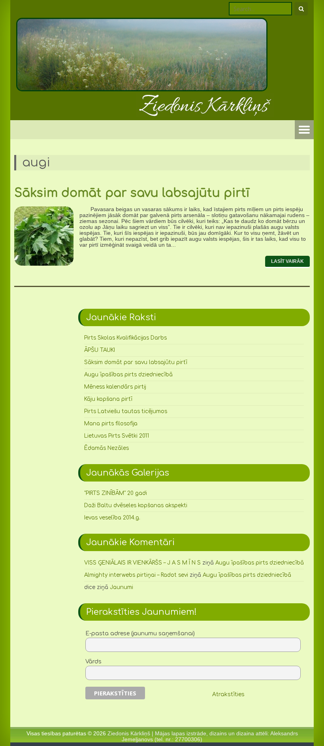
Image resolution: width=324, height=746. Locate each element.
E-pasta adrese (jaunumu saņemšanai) (140, 633)
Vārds (93, 662)
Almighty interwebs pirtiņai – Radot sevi (136, 575)
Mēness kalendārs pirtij (115, 387)
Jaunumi (121, 587)
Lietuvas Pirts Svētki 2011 (116, 436)
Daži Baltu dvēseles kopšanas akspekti (135, 505)
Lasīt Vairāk (287, 261)
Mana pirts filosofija (111, 424)
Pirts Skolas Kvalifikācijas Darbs (125, 338)
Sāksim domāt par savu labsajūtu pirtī (131, 193)
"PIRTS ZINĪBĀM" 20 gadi (115, 493)
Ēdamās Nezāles (106, 448)
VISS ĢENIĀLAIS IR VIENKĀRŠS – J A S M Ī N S (142, 563)
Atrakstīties (228, 694)
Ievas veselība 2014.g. (112, 518)
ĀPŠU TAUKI (99, 350)
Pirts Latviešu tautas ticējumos (125, 411)
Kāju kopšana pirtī (108, 399)
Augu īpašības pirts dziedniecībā (128, 375)
